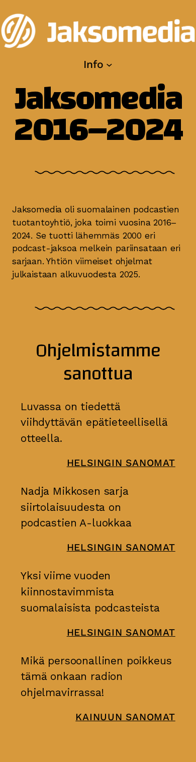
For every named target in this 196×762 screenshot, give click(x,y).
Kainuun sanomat (125, 717)
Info (93, 64)
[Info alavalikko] (109, 64)
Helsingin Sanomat (121, 463)
